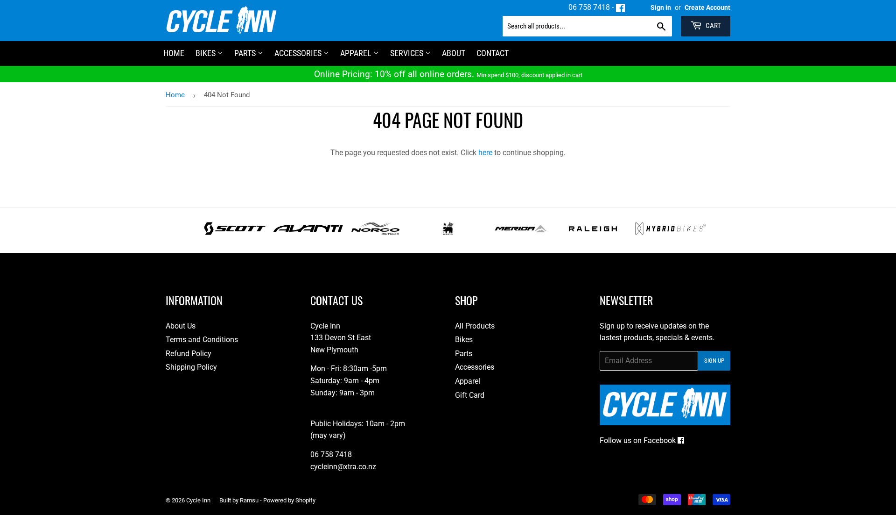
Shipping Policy (191, 367)
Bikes (206, 53)
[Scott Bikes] (235, 232)
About (453, 53)
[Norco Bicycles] (375, 232)
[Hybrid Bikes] (670, 232)
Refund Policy (188, 353)
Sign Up (714, 360)
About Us (181, 326)
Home (175, 95)
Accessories (298, 53)
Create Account (707, 7)
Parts (246, 53)
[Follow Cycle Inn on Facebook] (620, 7)
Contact (492, 53)
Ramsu (249, 500)
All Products (475, 326)
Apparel (356, 53)
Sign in (661, 7)
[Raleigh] (593, 232)
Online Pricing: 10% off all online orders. (448, 74)
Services (407, 53)
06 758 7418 (589, 7)
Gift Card (469, 395)
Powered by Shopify (289, 500)
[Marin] (448, 232)
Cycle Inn (198, 500)
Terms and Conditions (202, 339)
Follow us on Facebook (639, 440)
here (485, 152)
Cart (712, 25)
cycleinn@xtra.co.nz (343, 466)
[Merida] (521, 232)
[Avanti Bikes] (308, 232)
